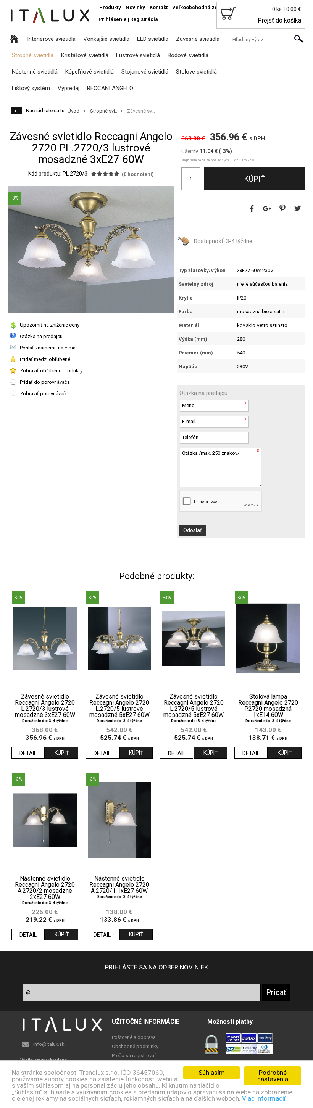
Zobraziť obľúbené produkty (51, 371)
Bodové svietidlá (188, 55)
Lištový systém (31, 88)
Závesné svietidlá (197, 38)
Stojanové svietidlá (144, 71)
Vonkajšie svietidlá (106, 38)
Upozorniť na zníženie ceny (49, 325)
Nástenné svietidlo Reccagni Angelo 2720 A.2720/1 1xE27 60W (119, 885)
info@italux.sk (49, 1044)
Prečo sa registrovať (134, 1055)
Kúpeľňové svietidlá (89, 71)
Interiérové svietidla (51, 38)
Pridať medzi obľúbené (45, 359)
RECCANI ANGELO (110, 88)
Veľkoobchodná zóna (198, 7)
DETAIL (28, 753)
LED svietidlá (152, 38)
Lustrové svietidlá (138, 55)
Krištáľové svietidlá (84, 55)
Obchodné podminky (135, 1046)
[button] (167, 193)
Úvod (73, 111)
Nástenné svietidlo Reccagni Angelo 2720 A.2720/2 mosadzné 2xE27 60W (45, 888)
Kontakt (159, 7)
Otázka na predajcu (41, 336)
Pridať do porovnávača (45, 382)
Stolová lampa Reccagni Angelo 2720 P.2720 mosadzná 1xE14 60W (268, 706)
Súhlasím (211, 1072)
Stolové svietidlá (196, 71)
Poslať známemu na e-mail (49, 348)
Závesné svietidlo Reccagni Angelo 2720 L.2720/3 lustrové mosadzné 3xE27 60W (45, 706)
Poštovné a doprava (134, 1037)
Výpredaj (68, 88)
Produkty (110, 7)
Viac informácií (264, 1098)
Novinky (135, 7)
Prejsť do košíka (279, 20)
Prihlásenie (112, 19)
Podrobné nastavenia (272, 1076)
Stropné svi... (104, 111)
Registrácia (144, 19)
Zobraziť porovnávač (43, 393)
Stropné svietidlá (32, 55)
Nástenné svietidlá (35, 71)
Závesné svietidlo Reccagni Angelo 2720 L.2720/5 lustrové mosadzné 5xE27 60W (119, 706)
